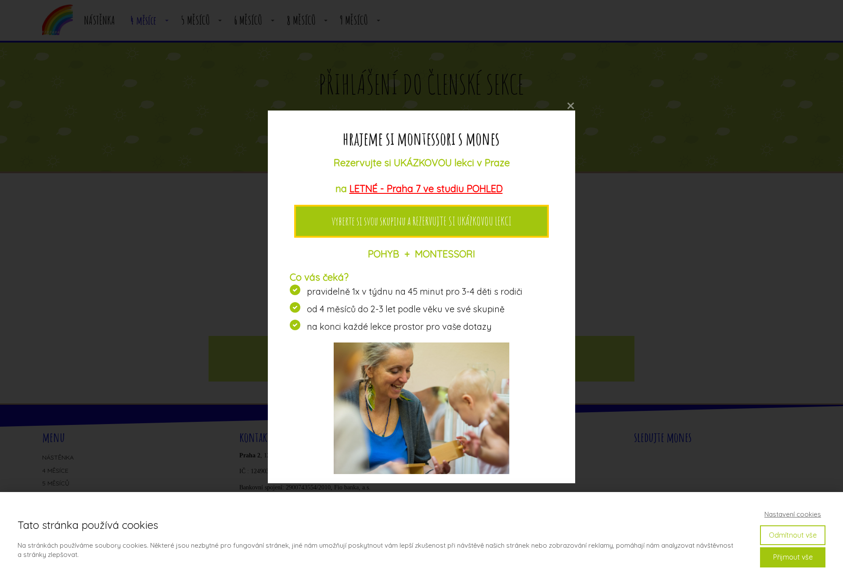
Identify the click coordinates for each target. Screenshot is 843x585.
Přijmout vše (793, 557)
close (570, 106)
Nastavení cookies (792, 514)
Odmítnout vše (793, 535)
